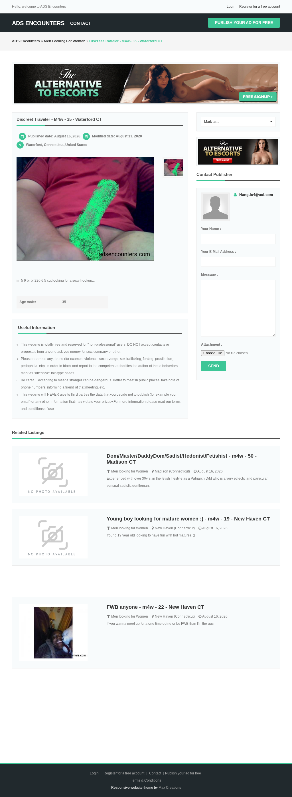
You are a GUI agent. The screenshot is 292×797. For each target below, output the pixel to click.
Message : (209, 275)
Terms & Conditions (146, 780)
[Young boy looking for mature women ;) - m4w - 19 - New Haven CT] (58, 537)
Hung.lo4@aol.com (256, 195)
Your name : (211, 229)
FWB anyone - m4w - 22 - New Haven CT (155, 607)
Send (213, 366)
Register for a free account (259, 7)
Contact (80, 23)
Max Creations (170, 788)
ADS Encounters (38, 23)
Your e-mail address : (218, 252)
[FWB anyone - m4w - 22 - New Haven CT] (58, 632)
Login (231, 7)
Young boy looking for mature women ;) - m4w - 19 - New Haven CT (188, 519)
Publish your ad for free (244, 22)
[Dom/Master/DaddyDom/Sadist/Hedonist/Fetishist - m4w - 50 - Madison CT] (58, 474)
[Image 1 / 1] (85, 209)
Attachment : (211, 345)
